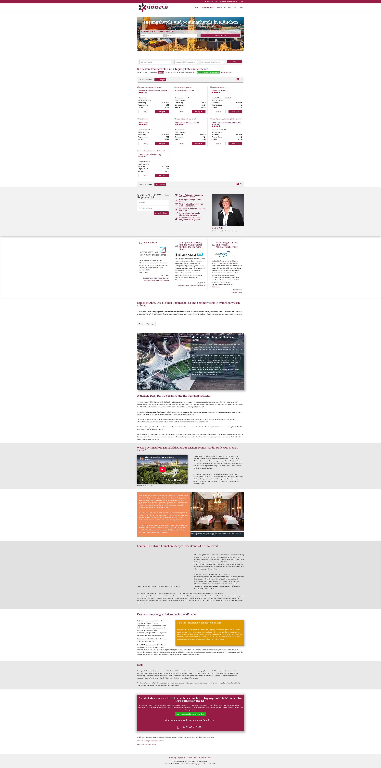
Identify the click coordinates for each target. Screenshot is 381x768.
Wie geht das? (226, 72)
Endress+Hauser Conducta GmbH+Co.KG (155, 286)
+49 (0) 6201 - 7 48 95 (192, 726)
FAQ (235, 7)
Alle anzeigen (160, 80)
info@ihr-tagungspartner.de (197, 764)
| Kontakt (189, 758)
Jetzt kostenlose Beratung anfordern (190, 714)
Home (197, 7)
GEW (240, 278)
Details (145, 112)
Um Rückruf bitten (161, 213)
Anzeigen (151, 324)
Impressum (182, 758)
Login (241, 7)
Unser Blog (172, 758)
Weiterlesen (143, 280)
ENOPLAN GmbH (199, 293)
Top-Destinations (207, 7)
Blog (229, 7)
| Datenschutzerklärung (204, 758)
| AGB (194, 758)
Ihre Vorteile (221, 7)
